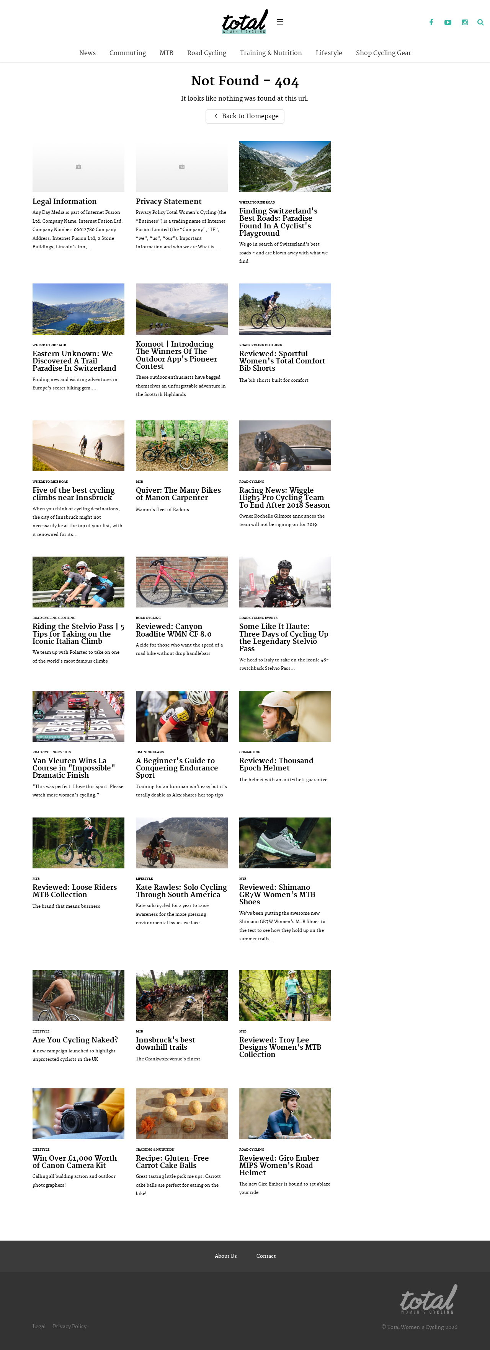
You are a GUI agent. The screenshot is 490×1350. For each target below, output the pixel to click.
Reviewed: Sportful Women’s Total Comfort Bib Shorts (285, 337)
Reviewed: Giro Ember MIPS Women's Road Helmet (285, 1145)
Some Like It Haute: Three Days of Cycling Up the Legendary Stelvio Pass (285, 618)
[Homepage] (428, 1297)
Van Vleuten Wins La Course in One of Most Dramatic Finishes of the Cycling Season (78, 748)
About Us (226, 1256)
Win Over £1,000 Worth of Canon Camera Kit (78, 1142)
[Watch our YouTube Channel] (448, 23)
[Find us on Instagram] (464, 23)
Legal (39, 1327)
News (87, 53)
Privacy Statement (182, 199)
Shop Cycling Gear (383, 53)
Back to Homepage (249, 116)
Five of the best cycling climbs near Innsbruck (78, 482)
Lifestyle (329, 53)
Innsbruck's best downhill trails (182, 1020)
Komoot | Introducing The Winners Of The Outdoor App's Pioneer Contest (182, 344)
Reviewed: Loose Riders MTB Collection (78, 867)
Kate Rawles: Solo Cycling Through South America (182, 875)
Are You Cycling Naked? (78, 1020)
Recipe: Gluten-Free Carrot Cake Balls (182, 1146)
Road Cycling (206, 53)
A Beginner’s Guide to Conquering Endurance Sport (182, 748)
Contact (266, 1256)
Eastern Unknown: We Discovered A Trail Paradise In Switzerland (78, 341)
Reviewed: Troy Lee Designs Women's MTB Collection (285, 1023)
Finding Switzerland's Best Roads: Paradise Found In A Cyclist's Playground (285, 206)
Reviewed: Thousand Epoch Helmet (285, 741)
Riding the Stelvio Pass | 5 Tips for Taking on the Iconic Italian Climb (78, 614)
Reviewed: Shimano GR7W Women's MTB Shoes (285, 883)
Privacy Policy (70, 1327)
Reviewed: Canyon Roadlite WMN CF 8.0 (182, 610)
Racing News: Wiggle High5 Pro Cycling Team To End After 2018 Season (285, 478)
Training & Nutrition (271, 53)
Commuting (127, 53)
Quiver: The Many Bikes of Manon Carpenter (182, 470)
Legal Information (78, 199)
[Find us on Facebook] (431, 23)
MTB (166, 53)
